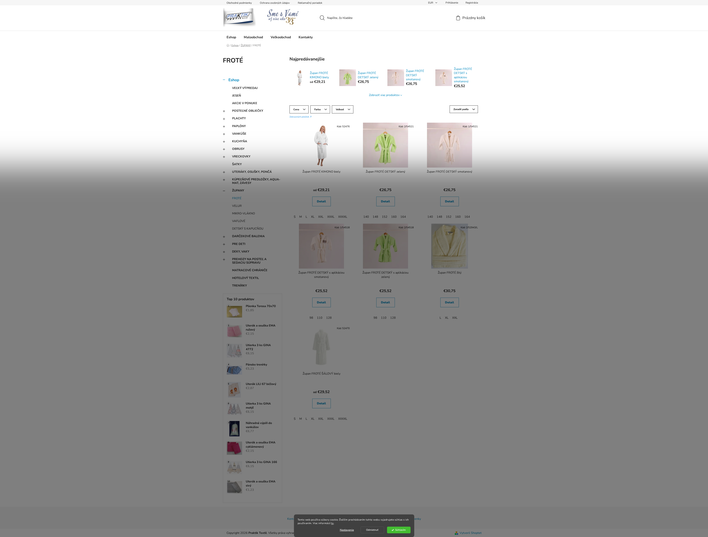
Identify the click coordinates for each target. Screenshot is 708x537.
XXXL (330, 217)
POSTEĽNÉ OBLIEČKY (247, 111)
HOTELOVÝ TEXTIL (245, 278)
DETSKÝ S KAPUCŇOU (247, 229)
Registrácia (472, 2)
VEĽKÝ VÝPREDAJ (245, 88)
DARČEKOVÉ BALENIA (248, 236)
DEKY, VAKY (240, 252)
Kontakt (292, 519)
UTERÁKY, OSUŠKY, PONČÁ (252, 172)
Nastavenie (347, 530)
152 (384, 217)
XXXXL (342, 217)
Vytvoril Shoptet (471, 533)
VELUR (237, 206)
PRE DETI (238, 244)
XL (312, 217)
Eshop (233, 80)
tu (332, 523)
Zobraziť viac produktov (384, 95)
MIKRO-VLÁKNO (243, 213)
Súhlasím (400, 530)
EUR (431, 2)
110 (319, 318)
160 (394, 217)
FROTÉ (236, 198)
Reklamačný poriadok (310, 3)
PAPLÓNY (239, 126)
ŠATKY (237, 164)
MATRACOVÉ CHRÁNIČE (249, 270)
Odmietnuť (372, 530)
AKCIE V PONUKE (244, 103)
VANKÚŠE (239, 134)
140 (366, 217)
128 (329, 318)
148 (375, 217)
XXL (321, 217)
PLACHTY (239, 118)
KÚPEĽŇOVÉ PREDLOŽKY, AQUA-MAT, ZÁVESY (256, 181)
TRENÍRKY (239, 286)
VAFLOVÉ (238, 221)
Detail (321, 201)
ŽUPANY (238, 190)
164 (403, 217)
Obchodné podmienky (239, 3)
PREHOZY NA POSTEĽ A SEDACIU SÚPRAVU (249, 261)
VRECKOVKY (241, 156)
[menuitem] (231, 37)
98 (311, 318)
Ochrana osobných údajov (275, 3)
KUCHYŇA (239, 141)
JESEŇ (236, 96)
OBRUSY (238, 149)
